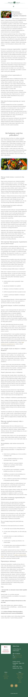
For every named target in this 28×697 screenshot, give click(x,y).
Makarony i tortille (20, 677)
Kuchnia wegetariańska (19, 673)
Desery (20, 680)
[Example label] (16, 685)
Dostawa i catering (6, 676)
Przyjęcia (5, 674)
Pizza (20, 679)
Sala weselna (6, 678)
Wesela (6, 673)
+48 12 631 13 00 (18, 655)
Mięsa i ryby (20, 678)
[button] (13, 6)
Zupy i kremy (20, 676)
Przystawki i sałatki (20, 674)
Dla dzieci (19, 682)
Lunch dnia (6, 677)
